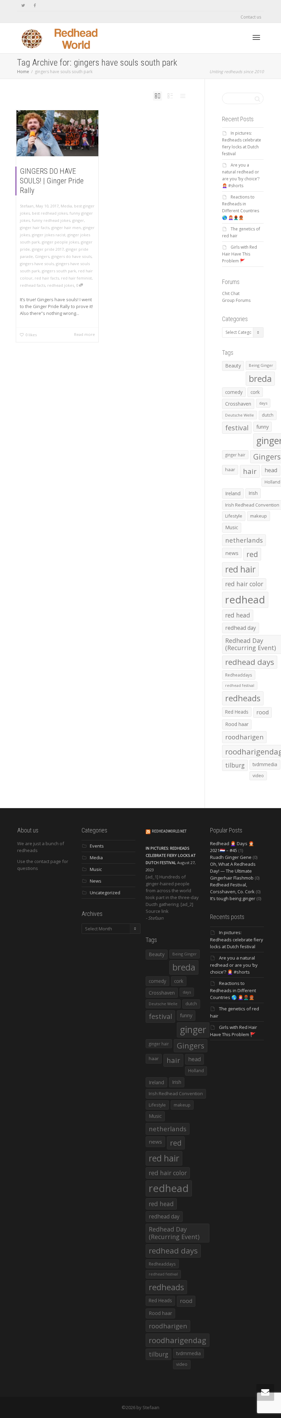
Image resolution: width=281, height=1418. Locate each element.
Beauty (233, 365)
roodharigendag (177, 1340)
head (271, 470)
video (258, 776)
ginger (78, 220)
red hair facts (47, 278)
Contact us (251, 17)
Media (66, 205)
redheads (242, 698)
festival (236, 427)
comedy (234, 392)
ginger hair (235, 454)
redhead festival (239, 685)
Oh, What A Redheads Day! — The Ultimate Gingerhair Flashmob (233, 871)
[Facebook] (34, 5)
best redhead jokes (50, 213)
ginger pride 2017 (48, 249)
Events (97, 846)
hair (250, 471)
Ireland (233, 493)
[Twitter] (23, 5)
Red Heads (236, 711)
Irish (253, 493)
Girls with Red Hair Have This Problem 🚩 (239, 254)
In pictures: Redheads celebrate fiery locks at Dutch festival (171, 855)
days (263, 403)
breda (260, 378)
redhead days (249, 662)
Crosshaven (238, 403)
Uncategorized (105, 892)
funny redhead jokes (51, 220)
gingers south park (59, 270)
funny (262, 426)
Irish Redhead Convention (176, 1093)
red (252, 554)
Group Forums (236, 300)
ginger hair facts (34, 227)
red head (237, 615)
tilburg (235, 765)
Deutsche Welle (239, 415)
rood (262, 712)
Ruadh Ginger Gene (231, 857)
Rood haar (236, 724)
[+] (57, 133)
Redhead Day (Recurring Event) (174, 1233)
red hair (240, 569)
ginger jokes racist (48, 234)
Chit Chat (231, 293)
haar (230, 469)
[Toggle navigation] (256, 37)
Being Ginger (261, 365)
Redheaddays (238, 675)
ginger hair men (66, 227)
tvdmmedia (265, 764)
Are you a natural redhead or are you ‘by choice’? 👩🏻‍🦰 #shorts (234, 965)
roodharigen (244, 737)
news (232, 552)
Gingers (42, 256)
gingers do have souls (71, 256)
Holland (196, 1071)
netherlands (244, 540)
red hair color (244, 584)
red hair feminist (76, 278)
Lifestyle (233, 516)
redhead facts (32, 285)
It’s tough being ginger (232, 898)
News (95, 881)
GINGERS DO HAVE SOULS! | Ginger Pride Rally (52, 181)
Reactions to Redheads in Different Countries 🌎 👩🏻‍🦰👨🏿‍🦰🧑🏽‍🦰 (233, 990)
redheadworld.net (169, 831)
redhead (245, 599)
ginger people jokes (60, 242)
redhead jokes (60, 285)
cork (255, 392)
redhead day (240, 628)
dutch (267, 415)
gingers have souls (37, 263)
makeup (258, 516)
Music (231, 527)
